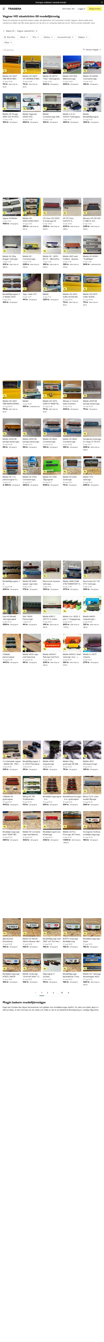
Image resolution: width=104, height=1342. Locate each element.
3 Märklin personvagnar (8, 655)
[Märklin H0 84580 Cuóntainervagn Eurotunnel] (92, 65)
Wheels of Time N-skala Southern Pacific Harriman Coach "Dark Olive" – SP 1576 (71, 402)
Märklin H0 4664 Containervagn (50, 440)
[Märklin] (52, 283)
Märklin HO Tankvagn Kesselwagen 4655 (92, 975)
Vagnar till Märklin (10, 218)
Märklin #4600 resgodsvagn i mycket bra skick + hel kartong (91, 617)
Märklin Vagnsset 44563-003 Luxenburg (30, 115)
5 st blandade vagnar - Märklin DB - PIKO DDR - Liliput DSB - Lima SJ (12, 762)
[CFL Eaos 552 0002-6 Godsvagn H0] (52, 207)
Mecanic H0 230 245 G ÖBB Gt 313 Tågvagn (92, 219)
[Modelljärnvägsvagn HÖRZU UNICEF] (12, 962)
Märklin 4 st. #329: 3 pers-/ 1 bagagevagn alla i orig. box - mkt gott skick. (72, 617)
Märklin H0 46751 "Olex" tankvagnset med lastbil (51, 77)
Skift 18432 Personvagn (28, 617)
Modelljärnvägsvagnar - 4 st (52, 797)
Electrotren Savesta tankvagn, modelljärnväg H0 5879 (51, 582)
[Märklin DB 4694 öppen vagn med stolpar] (32, 570)
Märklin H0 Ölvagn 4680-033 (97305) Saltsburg (11, 115)
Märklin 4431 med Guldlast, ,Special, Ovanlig (70, 257)
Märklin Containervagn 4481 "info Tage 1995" (51, 115)
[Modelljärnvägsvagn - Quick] (92, 927)
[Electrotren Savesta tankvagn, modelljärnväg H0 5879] (52, 570)
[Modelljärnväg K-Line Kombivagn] (52, 820)
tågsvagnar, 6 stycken (49, 975)
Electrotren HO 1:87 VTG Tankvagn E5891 (91, 582)
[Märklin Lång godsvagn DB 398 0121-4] (72, 750)
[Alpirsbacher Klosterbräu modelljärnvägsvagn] (12, 927)
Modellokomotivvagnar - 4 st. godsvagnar (72, 797)
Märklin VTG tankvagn (88, 478)
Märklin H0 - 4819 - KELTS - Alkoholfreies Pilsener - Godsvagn (52, 257)
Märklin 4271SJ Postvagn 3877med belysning (71, 833)
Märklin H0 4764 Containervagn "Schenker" (30, 478)
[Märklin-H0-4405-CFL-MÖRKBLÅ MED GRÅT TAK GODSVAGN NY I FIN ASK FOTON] (32, 65)
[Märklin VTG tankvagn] (92, 465)
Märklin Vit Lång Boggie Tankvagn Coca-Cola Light (10, 257)
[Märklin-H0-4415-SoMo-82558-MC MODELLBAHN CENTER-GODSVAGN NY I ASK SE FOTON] (72, 283)
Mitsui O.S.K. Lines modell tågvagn (90, 797)
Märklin (46, 294)
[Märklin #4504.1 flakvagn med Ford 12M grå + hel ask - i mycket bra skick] (52, 643)
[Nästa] (68, 993)
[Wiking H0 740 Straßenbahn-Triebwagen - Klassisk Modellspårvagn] (32, 785)
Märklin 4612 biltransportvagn (90, 762)
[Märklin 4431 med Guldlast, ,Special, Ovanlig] (72, 245)
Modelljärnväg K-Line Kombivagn (51, 833)
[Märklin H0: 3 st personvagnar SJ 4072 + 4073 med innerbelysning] (12, 465)
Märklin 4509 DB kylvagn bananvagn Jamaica (91, 402)
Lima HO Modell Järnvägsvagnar (9, 617)
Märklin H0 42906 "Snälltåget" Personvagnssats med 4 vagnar (90, 257)
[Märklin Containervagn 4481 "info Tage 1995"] (52, 102)
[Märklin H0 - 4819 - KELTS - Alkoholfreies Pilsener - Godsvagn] (52, 245)
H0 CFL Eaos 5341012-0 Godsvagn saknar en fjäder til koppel (71, 219)
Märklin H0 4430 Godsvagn (70, 478)
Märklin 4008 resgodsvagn (48, 762)
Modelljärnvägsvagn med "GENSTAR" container (11, 833)
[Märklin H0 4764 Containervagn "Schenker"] (32, 465)
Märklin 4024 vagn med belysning (30, 655)
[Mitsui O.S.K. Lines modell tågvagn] (92, 785)
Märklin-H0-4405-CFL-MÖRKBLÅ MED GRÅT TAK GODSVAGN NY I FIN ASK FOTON (31, 77)
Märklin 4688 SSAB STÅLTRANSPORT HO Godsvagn (72, 582)
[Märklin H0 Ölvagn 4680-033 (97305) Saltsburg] (12, 102)
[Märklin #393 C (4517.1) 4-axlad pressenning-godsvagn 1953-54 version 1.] (52, 605)
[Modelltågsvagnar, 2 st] (12, 570)
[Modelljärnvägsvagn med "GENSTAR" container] (12, 820)
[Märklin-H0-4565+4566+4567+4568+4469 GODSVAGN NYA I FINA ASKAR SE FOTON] (32, 207)
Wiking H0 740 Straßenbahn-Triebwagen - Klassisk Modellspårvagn (29, 797)
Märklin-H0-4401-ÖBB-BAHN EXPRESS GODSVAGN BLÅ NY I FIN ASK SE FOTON (11, 402)
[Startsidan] (14, 8)
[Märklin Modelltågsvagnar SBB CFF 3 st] (92, 102)
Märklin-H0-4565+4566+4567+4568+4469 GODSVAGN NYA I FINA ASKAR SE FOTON (32, 219)
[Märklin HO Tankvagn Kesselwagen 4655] (92, 962)
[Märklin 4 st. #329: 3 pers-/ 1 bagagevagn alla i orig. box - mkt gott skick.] (72, 605)
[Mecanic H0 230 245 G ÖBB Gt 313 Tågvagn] (92, 207)
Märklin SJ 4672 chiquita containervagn (90, 655)
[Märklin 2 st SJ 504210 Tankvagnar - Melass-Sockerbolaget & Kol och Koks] (72, 102)
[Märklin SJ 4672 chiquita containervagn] (92, 643)
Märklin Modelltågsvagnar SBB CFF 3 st (90, 115)
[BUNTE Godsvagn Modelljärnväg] (72, 927)
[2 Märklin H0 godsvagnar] (12, 785)
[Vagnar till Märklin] (12, 207)
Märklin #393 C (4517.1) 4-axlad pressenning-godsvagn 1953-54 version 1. (51, 617)
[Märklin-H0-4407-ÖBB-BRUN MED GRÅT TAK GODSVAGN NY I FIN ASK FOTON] (12, 65)
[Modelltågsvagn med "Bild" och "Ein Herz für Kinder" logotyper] (52, 927)
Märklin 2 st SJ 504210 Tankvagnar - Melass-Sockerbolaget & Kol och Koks (72, 115)
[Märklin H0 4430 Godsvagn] (72, 465)
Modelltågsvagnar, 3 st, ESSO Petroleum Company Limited (31, 762)
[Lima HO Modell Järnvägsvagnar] (12, 605)
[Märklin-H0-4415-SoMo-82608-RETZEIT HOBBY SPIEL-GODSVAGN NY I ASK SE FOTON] (92, 283)
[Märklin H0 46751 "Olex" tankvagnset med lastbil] (52, 65)
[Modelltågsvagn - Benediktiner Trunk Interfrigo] (72, 962)
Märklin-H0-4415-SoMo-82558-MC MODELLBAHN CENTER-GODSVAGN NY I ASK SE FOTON (72, 295)
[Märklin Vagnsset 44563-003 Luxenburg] (32, 102)
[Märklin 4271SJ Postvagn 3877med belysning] (72, 820)
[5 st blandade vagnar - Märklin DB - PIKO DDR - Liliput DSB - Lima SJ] (12, 750)
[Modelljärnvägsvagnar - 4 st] (52, 785)
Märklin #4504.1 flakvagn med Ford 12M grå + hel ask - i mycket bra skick (51, 655)
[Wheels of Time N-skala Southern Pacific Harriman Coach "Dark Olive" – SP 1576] (72, 389)
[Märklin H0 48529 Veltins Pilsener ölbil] (32, 927)
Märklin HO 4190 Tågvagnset (50, 478)
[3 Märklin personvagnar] (12, 643)
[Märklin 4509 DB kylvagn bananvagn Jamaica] (92, 389)
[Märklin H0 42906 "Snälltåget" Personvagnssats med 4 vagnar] (92, 245)
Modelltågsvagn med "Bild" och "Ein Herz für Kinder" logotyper (52, 940)
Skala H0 (10, 31)
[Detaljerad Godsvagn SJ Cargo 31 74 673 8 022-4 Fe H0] (92, 427)
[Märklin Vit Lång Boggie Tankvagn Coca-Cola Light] (12, 245)
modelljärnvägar (60, 1007)
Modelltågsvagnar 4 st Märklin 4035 (11, 295)
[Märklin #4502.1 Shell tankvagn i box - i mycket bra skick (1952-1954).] (72, 643)
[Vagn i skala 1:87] (32, 283)
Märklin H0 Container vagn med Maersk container (31, 833)
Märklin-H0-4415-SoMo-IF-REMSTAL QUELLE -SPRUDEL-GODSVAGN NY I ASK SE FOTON (52, 402)
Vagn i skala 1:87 (30, 294)
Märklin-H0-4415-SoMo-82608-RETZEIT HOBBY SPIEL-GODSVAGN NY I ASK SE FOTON (92, 295)
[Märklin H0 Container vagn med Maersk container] (32, 820)
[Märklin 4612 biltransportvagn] (92, 750)
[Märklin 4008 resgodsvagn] (52, 750)
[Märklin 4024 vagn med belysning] (32, 643)
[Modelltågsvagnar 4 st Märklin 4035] (12, 283)
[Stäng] (102, 2)
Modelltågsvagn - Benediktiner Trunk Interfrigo (71, 975)
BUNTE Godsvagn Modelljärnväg (70, 940)
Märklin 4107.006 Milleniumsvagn (70, 77)
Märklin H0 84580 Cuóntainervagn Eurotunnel (90, 77)
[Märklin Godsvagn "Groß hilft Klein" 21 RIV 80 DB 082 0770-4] (32, 962)
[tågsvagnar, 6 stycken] (52, 962)
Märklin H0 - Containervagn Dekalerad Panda (30, 257)
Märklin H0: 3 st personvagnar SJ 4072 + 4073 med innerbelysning (10, 478)
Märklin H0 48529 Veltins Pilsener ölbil (31, 940)
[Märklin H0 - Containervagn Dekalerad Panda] (32, 245)
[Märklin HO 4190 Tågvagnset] (52, 465)
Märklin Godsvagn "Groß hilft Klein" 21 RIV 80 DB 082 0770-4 (32, 975)
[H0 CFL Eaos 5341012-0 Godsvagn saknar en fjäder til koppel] (72, 207)
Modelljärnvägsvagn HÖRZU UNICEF (11, 975)
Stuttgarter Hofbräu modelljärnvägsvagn (91, 833)
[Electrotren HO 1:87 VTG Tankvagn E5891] (92, 570)
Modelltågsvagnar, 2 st (11, 582)
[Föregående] (36, 993)
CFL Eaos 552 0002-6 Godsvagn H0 (51, 219)
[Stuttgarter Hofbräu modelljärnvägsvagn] (92, 820)
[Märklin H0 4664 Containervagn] (52, 427)
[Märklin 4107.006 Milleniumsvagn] (72, 65)
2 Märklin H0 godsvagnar (8, 797)
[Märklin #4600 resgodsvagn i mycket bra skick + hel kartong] (92, 605)
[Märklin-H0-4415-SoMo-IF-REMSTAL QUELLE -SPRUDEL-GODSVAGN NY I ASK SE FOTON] (52, 389)
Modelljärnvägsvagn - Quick (92, 940)
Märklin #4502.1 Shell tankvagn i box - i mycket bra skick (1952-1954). (72, 655)
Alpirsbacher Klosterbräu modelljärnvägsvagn (11, 940)
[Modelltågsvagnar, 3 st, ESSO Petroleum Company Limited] (32, 750)
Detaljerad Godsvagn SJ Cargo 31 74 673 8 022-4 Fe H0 (92, 440)
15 (62, 993)
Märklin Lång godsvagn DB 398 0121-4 (70, 762)
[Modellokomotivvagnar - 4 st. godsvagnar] (72, 785)
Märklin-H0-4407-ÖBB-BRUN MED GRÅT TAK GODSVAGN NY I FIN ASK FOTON (11, 77)
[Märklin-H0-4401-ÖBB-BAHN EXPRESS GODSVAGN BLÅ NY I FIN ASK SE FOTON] (12, 389)
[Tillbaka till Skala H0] (4, 31)
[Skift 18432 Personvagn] (32, 605)
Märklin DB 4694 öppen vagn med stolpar (30, 582)
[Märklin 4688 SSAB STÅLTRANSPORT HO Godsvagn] (72, 570)
